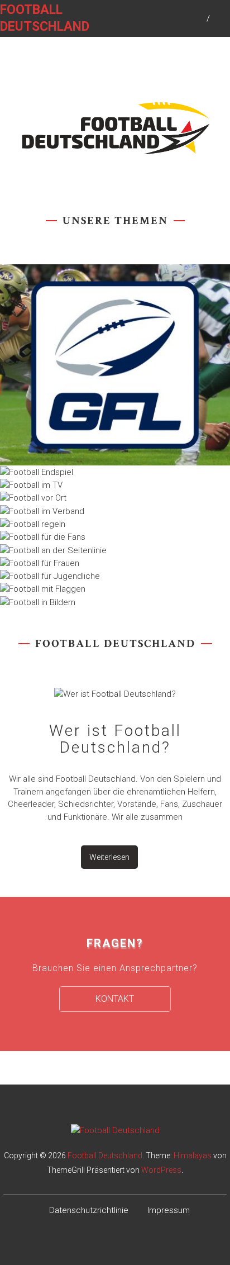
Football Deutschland (105, 1155)
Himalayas (193, 1155)
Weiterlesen (109, 857)
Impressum (168, 1210)
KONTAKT (114, 998)
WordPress (161, 1170)
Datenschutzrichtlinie (88, 1210)
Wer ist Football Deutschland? (115, 739)
